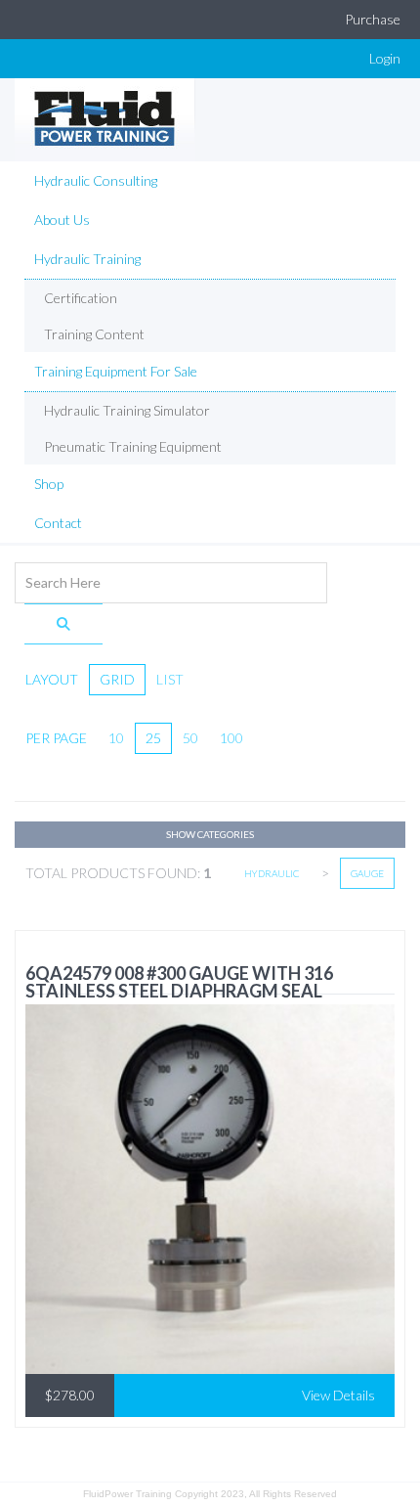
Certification (80, 297)
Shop (48, 483)
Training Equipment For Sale (115, 371)
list (170, 679)
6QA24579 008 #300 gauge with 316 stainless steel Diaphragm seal (179, 981)
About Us (62, 219)
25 (153, 738)
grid (117, 679)
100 (231, 738)
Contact (58, 522)
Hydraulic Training (87, 258)
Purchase (372, 19)
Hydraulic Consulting (95, 180)
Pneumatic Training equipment (133, 446)
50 (190, 738)
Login (384, 58)
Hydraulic (272, 873)
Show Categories (210, 834)
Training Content (94, 334)
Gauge (367, 873)
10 (116, 738)
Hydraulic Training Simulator (127, 410)
